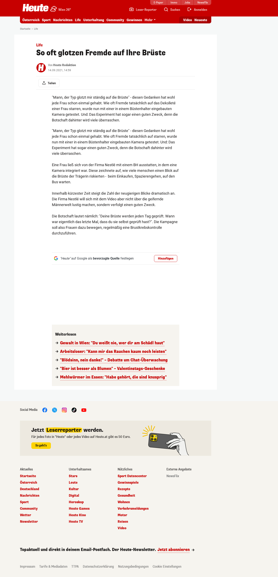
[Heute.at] (35, 8)
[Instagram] (64, 410)
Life (78, 20)
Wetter (25, 515)
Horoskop (76, 502)
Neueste (200, 20)
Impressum (27, 566)
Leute (73, 483)
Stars (73, 476)
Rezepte (124, 489)
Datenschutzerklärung (98, 566)
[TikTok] (74, 410)
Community (115, 20)
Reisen (123, 522)
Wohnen (124, 502)
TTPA (75, 566)
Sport (46, 20)
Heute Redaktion (64, 65)
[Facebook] (44, 410)
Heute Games (79, 509)
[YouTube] (83, 410)
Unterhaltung (93, 20)
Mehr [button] (148, 20)
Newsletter (29, 522)
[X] (54, 410)
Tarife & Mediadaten (53, 566)
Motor (122, 515)
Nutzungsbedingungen (133, 566)
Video (187, 20)
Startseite (25, 28)
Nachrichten (29, 496)
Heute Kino (77, 515)
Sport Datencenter (132, 476)
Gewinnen (134, 20)
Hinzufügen (165, 259)
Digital (74, 496)
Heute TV (76, 522)
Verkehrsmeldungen (133, 509)
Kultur (74, 489)
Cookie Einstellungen (167, 566)
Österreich (30, 20)
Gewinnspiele (128, 483)
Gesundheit (126, 496)
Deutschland (29, 489)
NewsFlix (172, 476)
